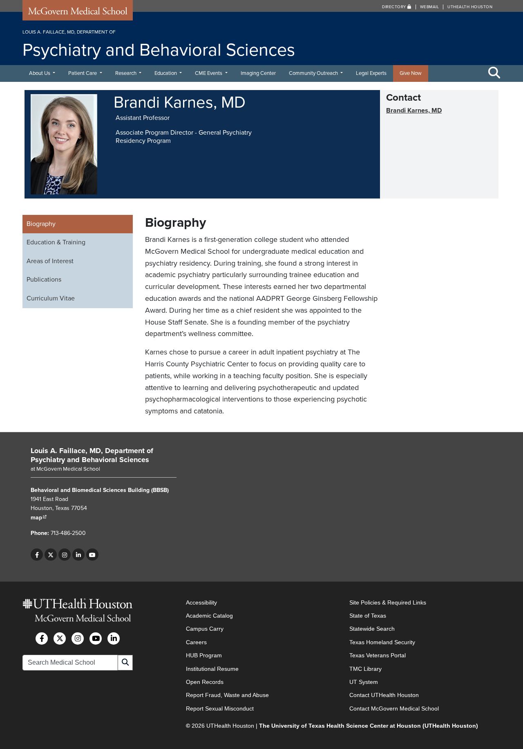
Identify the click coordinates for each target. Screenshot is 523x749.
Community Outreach (314, 73)
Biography (41, 224)
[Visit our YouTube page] (92, 554)
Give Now (411, 73)
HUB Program (204, 655)
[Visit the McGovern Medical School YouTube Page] (95, 638)
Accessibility (201, 602)
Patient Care (83, 73)
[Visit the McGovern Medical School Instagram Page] (78, 638)
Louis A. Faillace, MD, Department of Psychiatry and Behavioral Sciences (92, 455)
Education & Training (56, 242)
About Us (40, 73)
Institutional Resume (212, 669)
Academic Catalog (209, 615)
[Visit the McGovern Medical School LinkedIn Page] (113, 638)
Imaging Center (258, 73)
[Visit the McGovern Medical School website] (78, 13)
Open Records (205, 682)
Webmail (429, 7)
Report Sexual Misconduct (220, 708)
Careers (196, 642)
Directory (394, 7)
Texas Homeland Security (382, 642)
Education (166, 73)
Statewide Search (372, 628)
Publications (44, 279)
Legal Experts (371, 73)
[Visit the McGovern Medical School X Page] (60, 638)
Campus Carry (205, 628)
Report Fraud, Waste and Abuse (227, 695)
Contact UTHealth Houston (384, 695)
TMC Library (365, 669)
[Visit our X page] (51, 554)
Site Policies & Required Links (387, 602)
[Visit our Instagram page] (64, 554)
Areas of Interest (50, 261)
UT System (363, 682)
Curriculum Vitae (51, 298)
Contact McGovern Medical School (394, 708)
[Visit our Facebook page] (37, 554)
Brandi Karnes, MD (414, 110)
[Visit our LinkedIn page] (78, 554)
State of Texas (367, 615)
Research (126, 73)
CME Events (209, 73)
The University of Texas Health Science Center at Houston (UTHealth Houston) (368, 725)
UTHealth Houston (469, 7)
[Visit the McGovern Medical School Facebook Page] (42, 638)
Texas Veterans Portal (377, 655)
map (39, 517)
